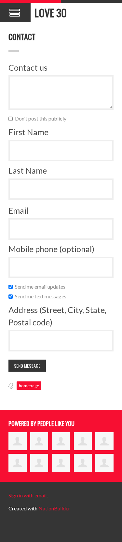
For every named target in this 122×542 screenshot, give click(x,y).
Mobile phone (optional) (51, 249)
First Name (28, 132)
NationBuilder (54, 508)
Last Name (27, 170)
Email (18, 210)
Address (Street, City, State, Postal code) (57, 316)
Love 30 (50, 12)
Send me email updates (41, 286)
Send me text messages (42, 296)
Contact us (27, 67)
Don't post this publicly (42, 118)
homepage (29, 385)
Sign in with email (27, 495)
